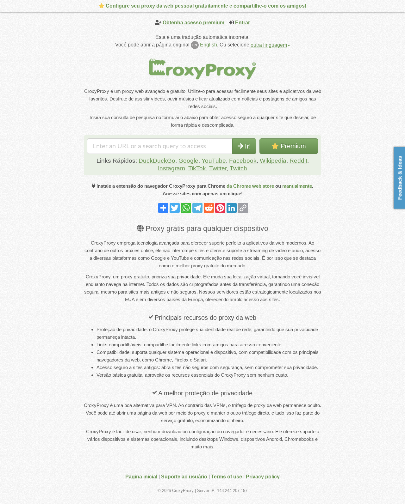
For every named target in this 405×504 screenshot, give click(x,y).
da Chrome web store (250, 186)
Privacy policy (263, 476)
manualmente (297, 186)
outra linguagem (269, 45)
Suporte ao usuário (184, 476)
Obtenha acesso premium (193, 22)
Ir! (247, 146)
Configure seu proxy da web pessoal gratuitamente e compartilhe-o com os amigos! (206, 6)
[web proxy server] (202, 68)
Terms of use (226, 476)
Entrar (242, 22)
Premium (292, 146)
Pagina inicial (141, 476)
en (194, 45)
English (208, 44)
